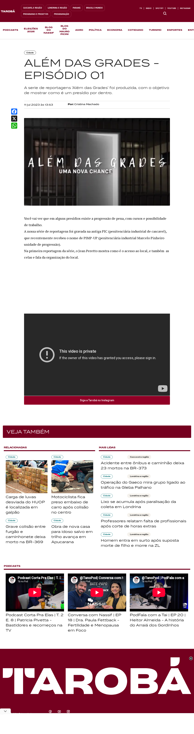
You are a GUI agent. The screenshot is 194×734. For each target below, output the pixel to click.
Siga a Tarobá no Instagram (97, 400)
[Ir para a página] (165, 14)
